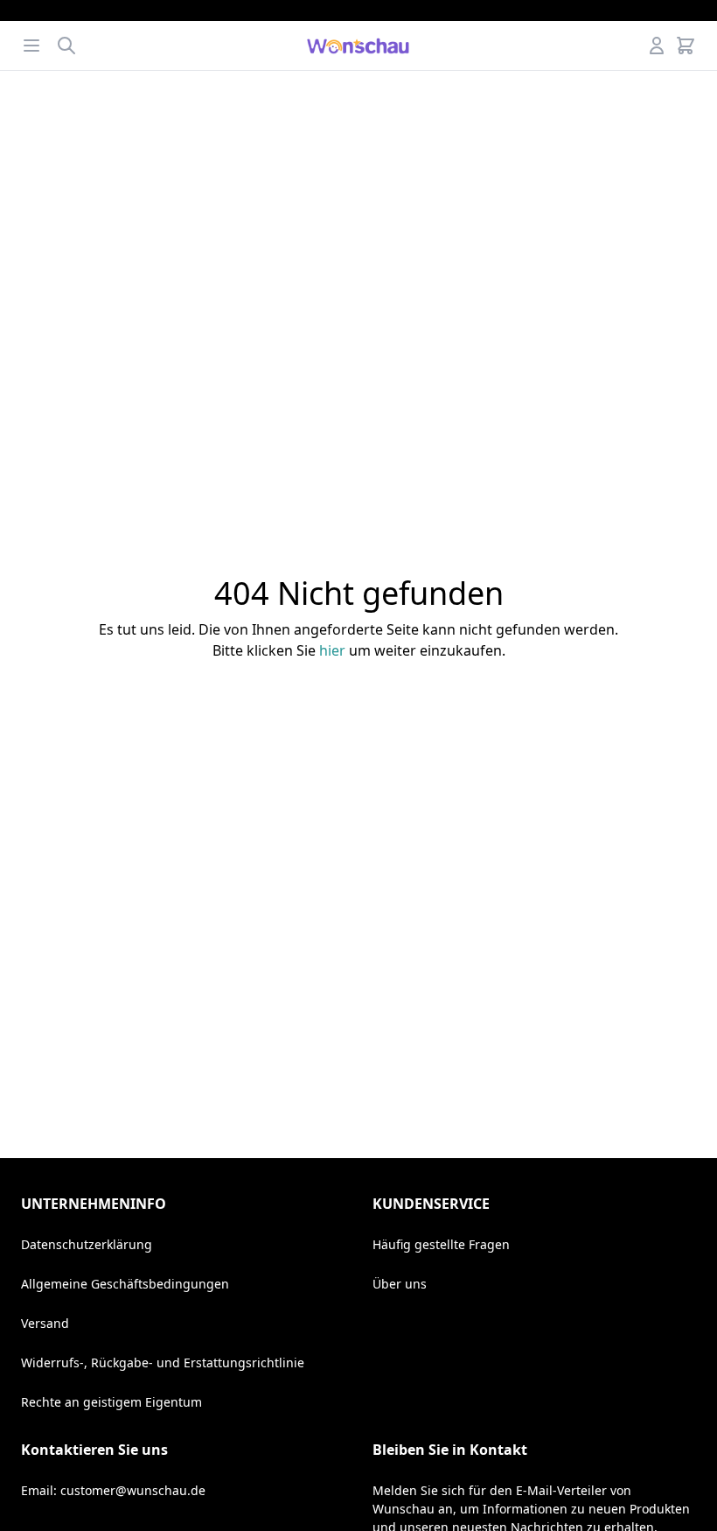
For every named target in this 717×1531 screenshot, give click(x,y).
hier (332, 650)
